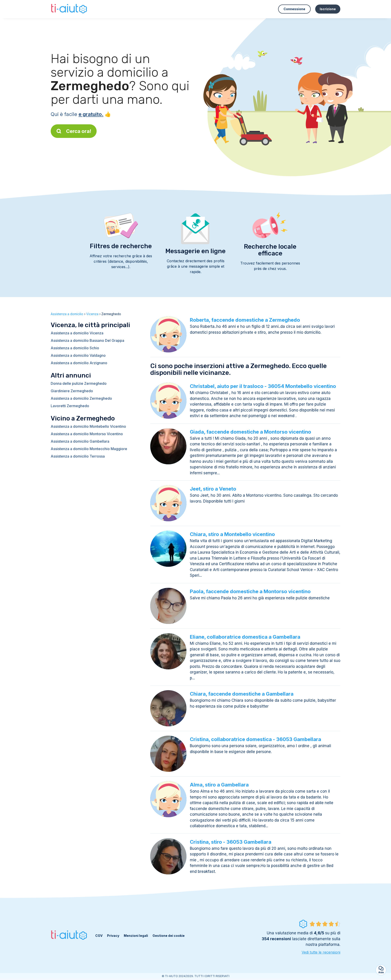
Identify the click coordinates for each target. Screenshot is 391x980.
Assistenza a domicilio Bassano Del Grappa (87, 340)
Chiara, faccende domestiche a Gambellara (241, 694)
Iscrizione (328, 9)
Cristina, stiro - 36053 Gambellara (230, 842)
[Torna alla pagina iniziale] (69, 9)
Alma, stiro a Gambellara (219, 785)
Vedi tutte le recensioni (321, 952)
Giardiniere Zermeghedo (72, 391)
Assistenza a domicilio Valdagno (78, 355)
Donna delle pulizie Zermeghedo (79, 383)
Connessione (294, 9)
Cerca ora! (78, 131)
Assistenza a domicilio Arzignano (79, 363)
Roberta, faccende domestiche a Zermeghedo (245, 320)
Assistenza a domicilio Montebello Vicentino (88, 426)
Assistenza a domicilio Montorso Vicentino (87, 434)
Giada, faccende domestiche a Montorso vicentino (250, 432)
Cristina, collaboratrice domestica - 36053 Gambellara (255, 739)
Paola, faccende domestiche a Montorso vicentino (250, 591)
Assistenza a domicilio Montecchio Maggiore (89, 448)
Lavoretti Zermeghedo (70, 406)
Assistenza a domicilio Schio (75, 348)
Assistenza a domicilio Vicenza (77, 333)
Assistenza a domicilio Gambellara (80, 441)
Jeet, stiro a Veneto (213, 489)
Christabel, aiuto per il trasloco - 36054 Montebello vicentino (263, 386)
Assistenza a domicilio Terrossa (78, 456)
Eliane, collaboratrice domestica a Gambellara (245, 637)
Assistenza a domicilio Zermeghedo (81, 398)
